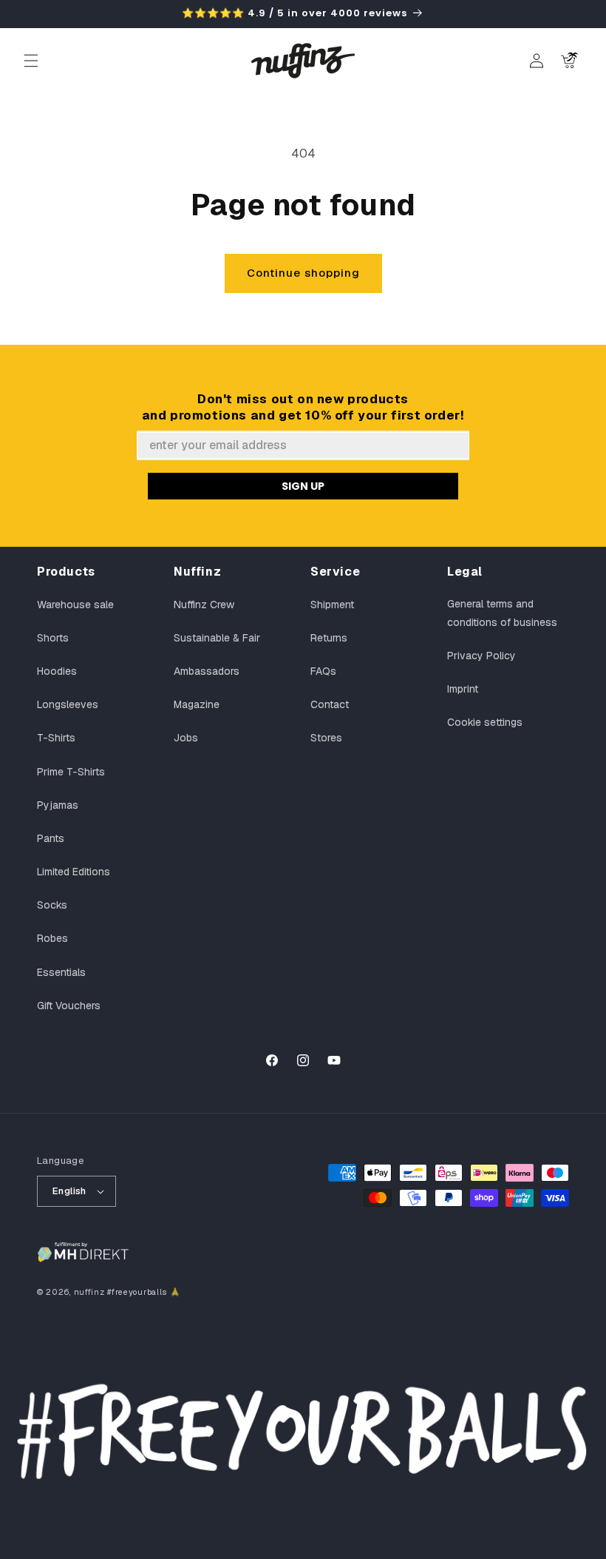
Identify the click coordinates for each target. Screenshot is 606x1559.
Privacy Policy (481, 655)
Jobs (186, 737)
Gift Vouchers (69, 1005)
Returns (328, 637)
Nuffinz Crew (204, 604)
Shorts (53, 637)
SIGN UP (303, 486)
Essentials (61, 972)
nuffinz (89, 1292)
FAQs (323, 671)
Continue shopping (303, 273)
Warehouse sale (75, 604)
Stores (326, 737)
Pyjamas (57, 805)
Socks (52, 905)
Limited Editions (73, 871)
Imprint (462, 689)
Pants (50, 838)
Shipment (332, 604)
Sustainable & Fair (217, 637)
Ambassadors (206, 671)
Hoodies (57, 671)
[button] (31, 60)
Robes (52, 938)
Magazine (196, 704)
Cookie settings (484, 722)
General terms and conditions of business (502, 613)
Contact (329, 704)
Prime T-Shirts (71, 771)
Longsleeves (67, 704)
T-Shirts (56, 737)
